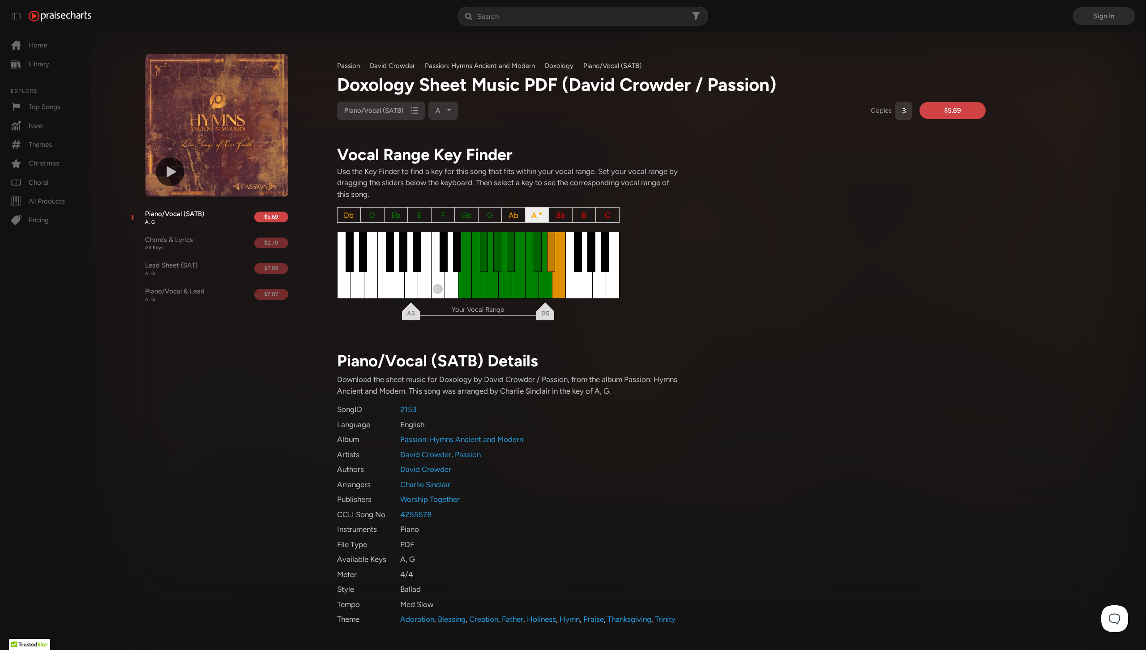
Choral (38, 182)
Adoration (417, 619)
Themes (40, 144)
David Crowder (392, 66)
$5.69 (271, 216)
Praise (593, 619)
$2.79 (271, 242)
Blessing (452, 619)
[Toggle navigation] (16, 16)
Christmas (44, 163)
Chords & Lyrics (169, 243)
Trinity (665, 619)
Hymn (570, 619)
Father (512, 619)
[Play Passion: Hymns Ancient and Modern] (170, 171)
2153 (408, 409)
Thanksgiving (629, 619)
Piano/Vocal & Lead (175, 294)
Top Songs (44, 107)
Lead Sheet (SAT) (171, 268)
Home (38, 45)
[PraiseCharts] (60, 16)
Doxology (559, 66)
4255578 (416, 514)
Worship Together (430, 499)
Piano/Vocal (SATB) (174, 217)
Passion (348, 66)
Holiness (541, 619)
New (36, 126)
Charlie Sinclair (425, 484)
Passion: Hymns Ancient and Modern (480, 66)
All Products (47, 201)
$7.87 (271, 294)
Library (39, 64)
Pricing (39, 220)
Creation (483, 619)
